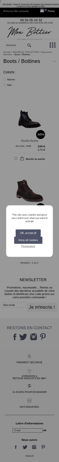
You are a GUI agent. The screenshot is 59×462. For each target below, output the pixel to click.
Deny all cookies (28, 240)
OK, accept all (28, 233)
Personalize (28, 246)
